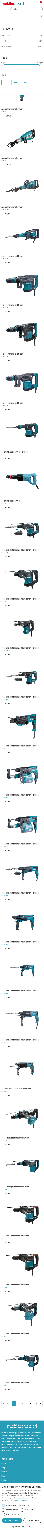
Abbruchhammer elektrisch (12, 109)
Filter (40, 16)
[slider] (3, 64)
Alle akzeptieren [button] (12, 1520)
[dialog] (22, 1507)
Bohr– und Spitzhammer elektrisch (15, 1138)
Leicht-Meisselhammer (10, 501)
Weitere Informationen (19, 1500)
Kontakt (4, 1480)
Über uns (4, 1472)
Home (3, 1463)
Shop (3, 1468)
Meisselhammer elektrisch (12, 256)
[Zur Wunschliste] (35, 4)
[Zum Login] (29, 4)
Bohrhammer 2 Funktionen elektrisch (16, 1088)
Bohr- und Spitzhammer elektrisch (15, 1235)
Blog (3, 1476)
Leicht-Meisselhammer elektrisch (14, 452)
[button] (22, 1526)
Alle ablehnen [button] (33, 1520)
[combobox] (27, 9)
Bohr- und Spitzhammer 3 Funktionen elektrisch (20, 550)
